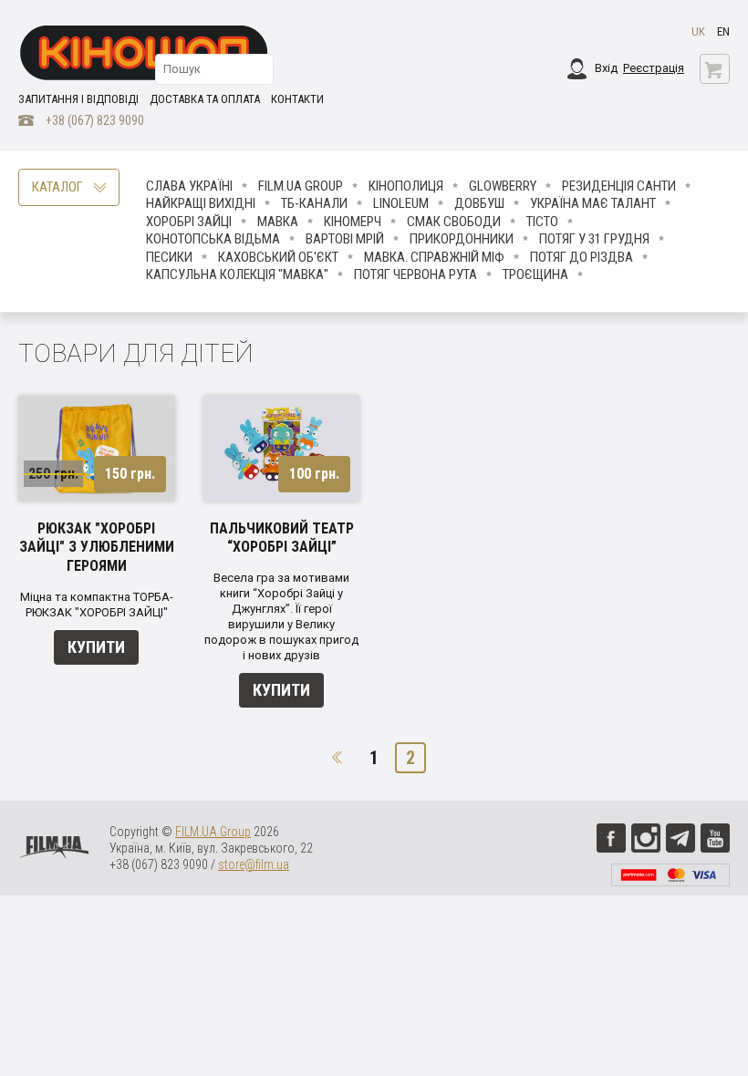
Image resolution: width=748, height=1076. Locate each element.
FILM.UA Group (300, 186)
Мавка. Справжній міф (434, 257)
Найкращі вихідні (200, 203)
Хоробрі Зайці (189, 221)
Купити (96, 647)
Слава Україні (189, 186)
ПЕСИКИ (169, 257)
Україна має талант (593, 203)
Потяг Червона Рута (415, 274)
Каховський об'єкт (278, 257)
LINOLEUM (401, 203)
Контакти (297, 99)
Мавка (277, 221)
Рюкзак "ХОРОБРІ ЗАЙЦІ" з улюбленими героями (96, 547)
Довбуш (479, 203)
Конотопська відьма (213, 239)
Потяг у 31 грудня (594, 239)
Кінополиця (406, 186)
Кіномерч (352, 221)
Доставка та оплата (205, 99)
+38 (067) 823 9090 (95, 120)
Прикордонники (462, 239)
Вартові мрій (345, 239)
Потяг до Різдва (581, 257)
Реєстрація (653, 68)
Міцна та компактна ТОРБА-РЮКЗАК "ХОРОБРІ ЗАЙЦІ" (96, 604)
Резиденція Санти (619, 186)
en (723, 31)
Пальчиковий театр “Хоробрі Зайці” (282, 538)
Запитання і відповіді (78, 99)
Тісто (542, 221)
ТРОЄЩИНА (535, 274)
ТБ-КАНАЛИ (314, 203)
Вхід (606, 68)
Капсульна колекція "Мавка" (237, 274)
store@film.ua (253, 864)
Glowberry (502, 186)
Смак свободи (454, 221)
